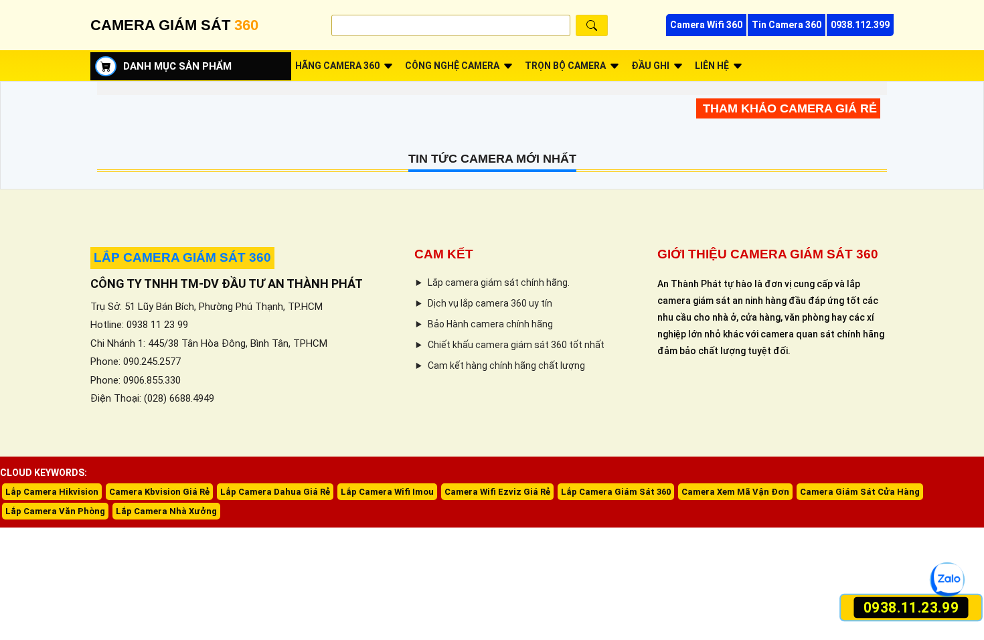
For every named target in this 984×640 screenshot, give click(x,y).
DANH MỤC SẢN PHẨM (177, 66)
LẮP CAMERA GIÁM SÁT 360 (182, 257)
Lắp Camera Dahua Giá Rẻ (275, 492)
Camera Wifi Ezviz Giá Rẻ (497, 492)
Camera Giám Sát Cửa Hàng (860, 492)
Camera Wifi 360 (706, 24)
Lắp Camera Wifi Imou (387, 492)
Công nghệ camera (452, 65)
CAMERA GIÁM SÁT (174, 25)
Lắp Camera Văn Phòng (55, 511)
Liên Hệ (712, 65)
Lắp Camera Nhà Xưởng (166, 511)
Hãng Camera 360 (337, 65)
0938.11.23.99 (911, 608)
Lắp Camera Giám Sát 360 (616, 492)
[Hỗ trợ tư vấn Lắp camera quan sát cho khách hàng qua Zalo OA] (947, 580)
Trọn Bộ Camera (565, 65)
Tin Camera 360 (786, 24)
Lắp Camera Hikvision (51, 492)
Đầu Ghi (650, 65)
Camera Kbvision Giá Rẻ (159, 492)
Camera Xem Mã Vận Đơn (735, 492)
